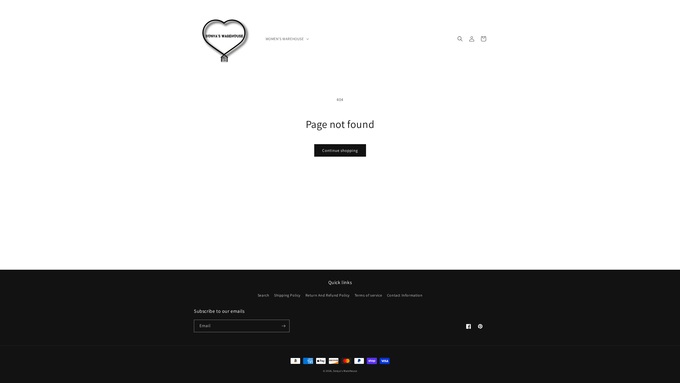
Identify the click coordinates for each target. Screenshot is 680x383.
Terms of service (368, 295)
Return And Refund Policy (327, 295)
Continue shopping (340, 150)
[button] (286, 38)
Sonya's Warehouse (345, 371)
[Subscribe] (283, 326)
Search (263, 295)
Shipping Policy (287, 295)
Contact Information (404, 295)
